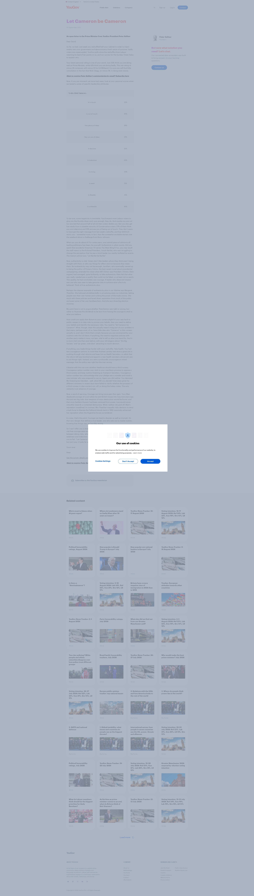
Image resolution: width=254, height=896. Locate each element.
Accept (150, 461)
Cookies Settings (102, 461)
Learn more (137, 453)
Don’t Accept (128, 461)
